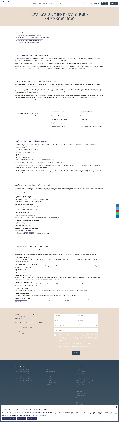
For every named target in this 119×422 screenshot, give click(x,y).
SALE (39, 3)
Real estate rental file (81, 387)
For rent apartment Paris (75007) (23, 371)
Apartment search (50, 387)
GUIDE (56, 3)
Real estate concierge (81, 378)
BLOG (61, 3)
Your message (58, 330)
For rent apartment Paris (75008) (23, 369)
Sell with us (48, 378)
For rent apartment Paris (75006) (23, 376)
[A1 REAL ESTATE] (7, 3)
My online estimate (81, 376)
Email (56, 320)
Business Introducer (81, 395)
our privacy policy (42, 415)
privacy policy (60, 347)
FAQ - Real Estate (80, 371)
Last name (80, 315)
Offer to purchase (50, 371)
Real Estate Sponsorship (82, 400)
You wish (79, 324)
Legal (77, 402)
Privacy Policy (79, 404)
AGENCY (51, 3)
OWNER (45, 3)
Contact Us (48, 384)
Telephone (80, 320)
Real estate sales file (81, 384)
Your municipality (59, 325)
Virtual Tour (79, 391)
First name (57, 315)
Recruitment (79, 397)
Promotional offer (80, 393)
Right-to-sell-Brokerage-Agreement (85, 380)
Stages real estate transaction (83, 382)
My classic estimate (81, 373)
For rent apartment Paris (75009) (23, 373)
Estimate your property (52, 376)
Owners (48, 373)
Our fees (78, 369)
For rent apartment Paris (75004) (23, 380)
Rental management (51, 382)
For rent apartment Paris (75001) (23, 378)
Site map (78, 389)
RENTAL (35, 3)
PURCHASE (49, 369)
